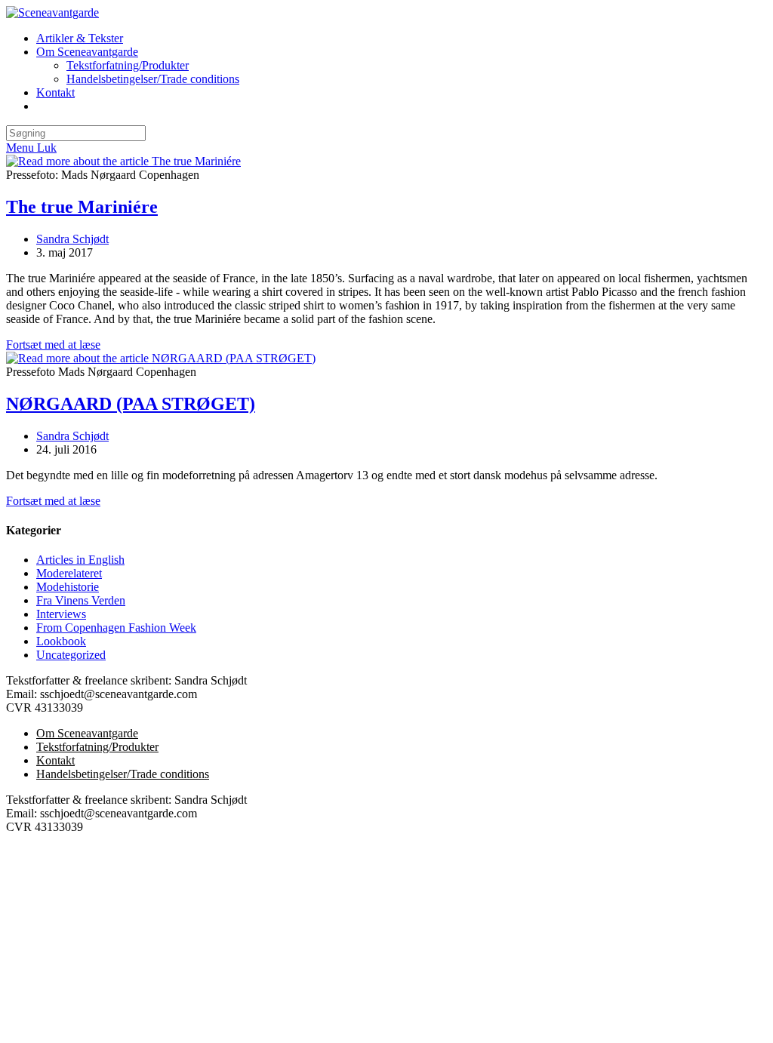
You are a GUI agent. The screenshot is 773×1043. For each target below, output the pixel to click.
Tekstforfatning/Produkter (97, 746)
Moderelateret (69, 573)
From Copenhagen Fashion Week (116, 627)
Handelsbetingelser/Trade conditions (122, 774)
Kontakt (55, 760)
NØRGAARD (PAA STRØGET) (130, 404)
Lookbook (61, 641)
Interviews (61, 614)
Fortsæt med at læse (53, 344)
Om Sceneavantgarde (87, 733)
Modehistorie (67, 586)
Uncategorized (71, 654)
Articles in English (80, 559)
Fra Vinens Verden (80, 600)
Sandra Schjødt (72, 238)
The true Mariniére (82, 207)
